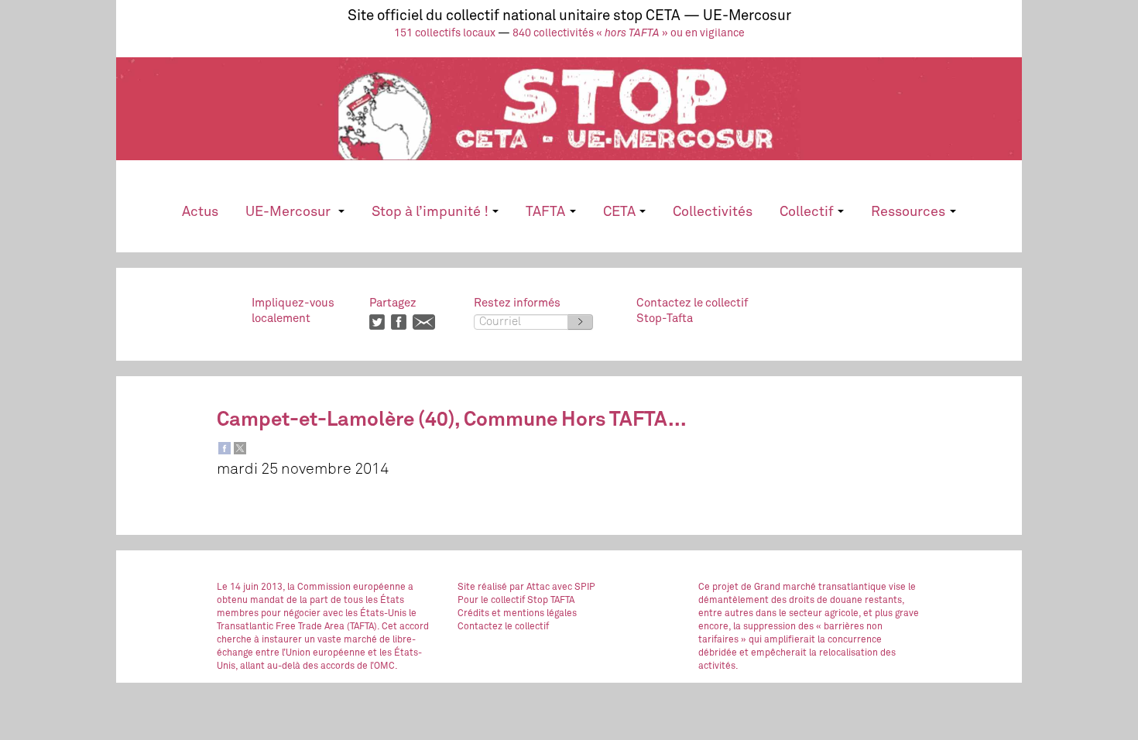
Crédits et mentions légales (517, 613)
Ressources (908, 212)
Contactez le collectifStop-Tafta (692, 310)
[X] (240, 448)
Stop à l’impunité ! (430, 212)
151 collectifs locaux (444, 33)
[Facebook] (224, 448)
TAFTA (545, 212)
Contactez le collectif (503, 627)
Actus (200, 212)
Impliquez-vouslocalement (293, 310)
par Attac (529, 587)
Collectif (807, 212)
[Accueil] (569, 122)
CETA (619, 212)
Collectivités (712, 212)
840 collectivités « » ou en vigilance (628, 33)
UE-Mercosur (289, 212)
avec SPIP (573, 587)
